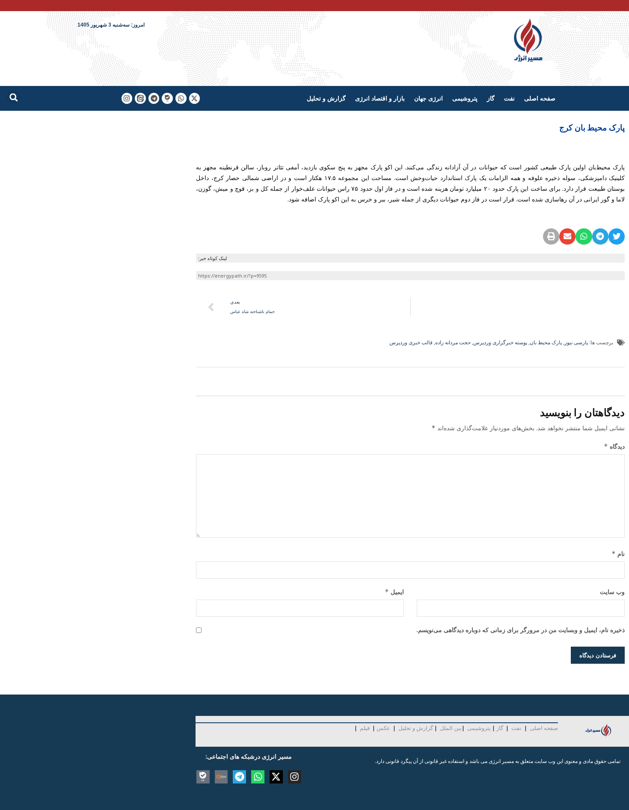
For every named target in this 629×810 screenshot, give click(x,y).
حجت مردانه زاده (453, 342)
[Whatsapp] (181, 98)
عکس (383, 728)
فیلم (364, 728)
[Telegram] (154, 98)
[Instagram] (127, 98)
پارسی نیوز (576, 342)
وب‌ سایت (612, 592)
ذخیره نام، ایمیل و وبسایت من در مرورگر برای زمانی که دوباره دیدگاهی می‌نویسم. (520, 630)
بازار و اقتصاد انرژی (380, 98)
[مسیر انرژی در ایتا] (140, 98)
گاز (491, 98)
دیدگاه (614, 446)
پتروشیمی (465, 98)
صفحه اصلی (539, 98)
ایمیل (394, 592)
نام (618, 554)
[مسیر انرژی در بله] (167, 98)
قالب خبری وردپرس (411, 342)
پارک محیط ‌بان (546, 342)
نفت (509, 98)
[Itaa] (221, 776)
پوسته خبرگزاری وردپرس (500, 342)
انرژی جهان (428, 98)
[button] (13, 97)
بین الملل (451, 728)
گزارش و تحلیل (326, 98)
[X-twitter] (194, 98)
